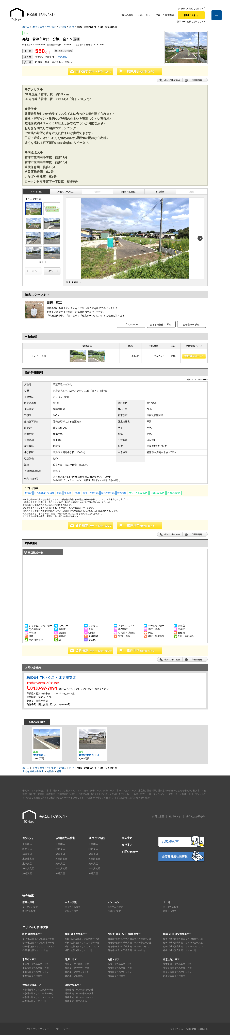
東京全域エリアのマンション (177, 972)
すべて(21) (36, 191)
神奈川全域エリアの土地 (34, 1001)
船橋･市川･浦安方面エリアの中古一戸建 (183, 942)
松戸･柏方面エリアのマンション (38, 946)
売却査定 (127, 837)
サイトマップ (63, 1028)
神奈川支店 (28, 868)
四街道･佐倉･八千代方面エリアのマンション (130, 946)
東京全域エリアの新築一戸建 (177, 964)
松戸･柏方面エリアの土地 (35, 950)
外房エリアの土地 (74, 976)
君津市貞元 (39, 755)
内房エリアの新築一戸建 (120, 964)
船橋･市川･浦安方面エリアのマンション (183, 946)
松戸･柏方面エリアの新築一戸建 (38, 938)
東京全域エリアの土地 (174, 976)
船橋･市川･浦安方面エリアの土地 (179, 950)
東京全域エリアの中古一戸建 (177, 968)
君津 (59, 771)
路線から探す (29, 911)
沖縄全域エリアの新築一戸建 (79, 989)
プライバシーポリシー (37, 1028)
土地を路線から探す (33, 771)
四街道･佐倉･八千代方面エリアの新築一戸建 (130, 938)
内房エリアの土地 (116, 976)
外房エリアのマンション (77, 972)
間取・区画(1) (128, 191)
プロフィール (131, 324)
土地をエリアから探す (44, 26)
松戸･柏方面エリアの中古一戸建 (38, 942)
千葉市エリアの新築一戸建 (35, 964)
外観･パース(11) (65, 191)
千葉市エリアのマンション (35, 972)
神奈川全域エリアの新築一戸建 (37, 989)
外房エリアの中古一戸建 (77, 968)
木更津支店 (28, 858)
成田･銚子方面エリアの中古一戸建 (82, 942)
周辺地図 (62, 56)
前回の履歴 (127, 15)
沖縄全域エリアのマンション (79, 997)
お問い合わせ (191, 15)
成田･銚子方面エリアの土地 (78, 950)
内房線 (50, 771)
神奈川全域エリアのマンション (37, 997)
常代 (71, 26)
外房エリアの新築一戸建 (77, 964)
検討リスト (144, 15)
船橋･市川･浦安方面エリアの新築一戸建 (183, 938)
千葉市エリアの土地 (32, 976)
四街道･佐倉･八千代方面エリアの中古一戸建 (130, 942)
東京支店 (27, 863)
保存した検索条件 (165, 15)
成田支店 (27, 853)
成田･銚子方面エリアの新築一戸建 (82, 938)
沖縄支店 (27, 873)
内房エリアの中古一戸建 (120, 968)
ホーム (25, 26)
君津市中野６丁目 (89, 755)
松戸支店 (27, 849)
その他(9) (160, 191)
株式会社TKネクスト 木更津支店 (51, 677)
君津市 (62, 26)
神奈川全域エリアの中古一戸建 (37, 993)
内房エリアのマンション (120, 972)
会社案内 (127, 844)
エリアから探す (30, 907)
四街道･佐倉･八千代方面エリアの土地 (126, 950)
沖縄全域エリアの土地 (76, 1001)
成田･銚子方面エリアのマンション (82, 946)
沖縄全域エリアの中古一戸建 (79, 993)
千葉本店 (27, 844)
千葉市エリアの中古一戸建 (35, 968)
